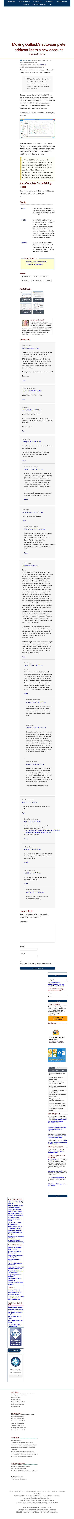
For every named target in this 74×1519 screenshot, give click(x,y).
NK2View (24, 243)
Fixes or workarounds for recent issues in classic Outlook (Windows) (57, 1121)
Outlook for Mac (19, 1496)
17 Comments (42, 64)
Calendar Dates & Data (17, 1423)
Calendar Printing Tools (17, 1418)
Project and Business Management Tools (22, 1451)
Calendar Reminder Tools (18, 1421)
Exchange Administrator (33, 1491)
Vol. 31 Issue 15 (59, 986)
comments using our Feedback (37, 1507)
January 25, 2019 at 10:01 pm (32, 410)
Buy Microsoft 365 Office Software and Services (24, 1471)
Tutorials (57, 1496)
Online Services (15, 1406)
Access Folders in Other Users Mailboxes (14, 1325)
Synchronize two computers (15, 1309)
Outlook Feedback (53, 1160)
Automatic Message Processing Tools (22, 1442)
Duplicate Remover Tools (18, 1402)
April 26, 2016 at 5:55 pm (32, 849)
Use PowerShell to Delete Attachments (15, 1263)
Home (11, 1491)
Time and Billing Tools (17, 1425)
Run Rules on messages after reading (21, 1456)
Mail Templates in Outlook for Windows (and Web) (15, 1227)
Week (53, 1070)
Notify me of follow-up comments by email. (35, 964)
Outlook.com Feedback (57, 1177)
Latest (58, 1068)
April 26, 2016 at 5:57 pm (32, 873)
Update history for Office (56, 1151)
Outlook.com (54, 1491)
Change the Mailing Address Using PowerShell (15, 1271)
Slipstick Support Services (18, 1468)
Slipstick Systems (37, 54)
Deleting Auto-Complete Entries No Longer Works (14, 1210)
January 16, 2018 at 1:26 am (35, 764)
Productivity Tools (16, 1440)
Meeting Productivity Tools (18, 1427)
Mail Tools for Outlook (17, 1404)
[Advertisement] (37, 24)
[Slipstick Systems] (21, 60)
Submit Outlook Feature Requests (20, 1466)
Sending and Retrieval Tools (19, 1395)
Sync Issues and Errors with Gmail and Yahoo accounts (15, 1214)
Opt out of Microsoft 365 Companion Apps (14, 1223)
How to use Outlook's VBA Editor (57, 1106)
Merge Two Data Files (14, 1299)
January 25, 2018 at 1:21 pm (33, 469)
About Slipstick (36, 1500)
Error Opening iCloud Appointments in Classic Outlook (14, 1219)
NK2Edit (23, 220)
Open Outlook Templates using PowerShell (14, 1248)
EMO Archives (25, 1500)
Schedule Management (17, 1416)
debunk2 (23, 208)
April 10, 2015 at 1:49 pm (32, 822)
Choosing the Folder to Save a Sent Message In (24, 1454)
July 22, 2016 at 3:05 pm (30, 566)
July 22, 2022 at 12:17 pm (30, 348)
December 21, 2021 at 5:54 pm (32, 391)
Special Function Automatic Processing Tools (24, 1445)
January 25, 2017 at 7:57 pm (33, 665)
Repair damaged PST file (14, 1292)
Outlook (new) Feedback (55, 1171)
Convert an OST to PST (14, 1290)
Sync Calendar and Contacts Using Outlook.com (15, 1313)
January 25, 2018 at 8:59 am (31, 442)
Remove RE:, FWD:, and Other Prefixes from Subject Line (16, 1267)
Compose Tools (15, 1399)
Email (22, 954)
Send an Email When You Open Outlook (14, 1279)
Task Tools (14, 1449)
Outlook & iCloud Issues (32, 1498)
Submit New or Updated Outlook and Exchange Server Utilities (37, 1503)
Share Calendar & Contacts (15, 1307)
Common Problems (33, 1496)
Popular (51, 1068)
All (63, 1070)
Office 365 (45, 1491)
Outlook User (19, 1491)
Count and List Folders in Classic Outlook (14, 1252)
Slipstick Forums (48, 1500)
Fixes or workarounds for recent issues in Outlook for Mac (57, 1136)
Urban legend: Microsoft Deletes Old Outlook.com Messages (15, 1232)
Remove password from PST (16, 1297)
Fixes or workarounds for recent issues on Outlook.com (57, 1142)
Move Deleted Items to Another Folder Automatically (16, 1240)
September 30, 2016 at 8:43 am (34, 529)
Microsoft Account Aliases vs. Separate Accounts (15, 1206)
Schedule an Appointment (58, 1018)
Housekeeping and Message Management (23, 1447)
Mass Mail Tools (15, 1397)
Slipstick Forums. (56, 982)
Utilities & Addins (47, 1496)
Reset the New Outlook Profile (57, 1103)
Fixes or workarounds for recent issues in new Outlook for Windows (57, 1129)
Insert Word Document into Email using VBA (15, 1256)
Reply (24, 380)
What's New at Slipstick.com (56, 984)
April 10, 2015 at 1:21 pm (30, 802)
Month (58, 1070)
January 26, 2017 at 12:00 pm (36, 728)
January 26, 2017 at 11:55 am (36, 702)
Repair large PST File (13, 1294)
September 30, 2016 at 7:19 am (32, 512)
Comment (24, 922)
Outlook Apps (45, 1498)
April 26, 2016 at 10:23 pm (35, 892)
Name (22, 946)
